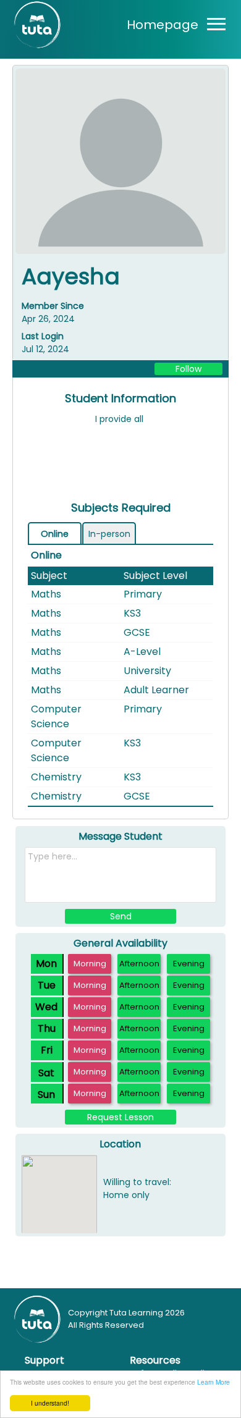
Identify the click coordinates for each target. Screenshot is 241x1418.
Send (121, 916)
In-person (109, 534)
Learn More (213, 1381)
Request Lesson (120, 1117)
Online (55, 534)
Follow (188, 369)
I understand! (50, 1402)
